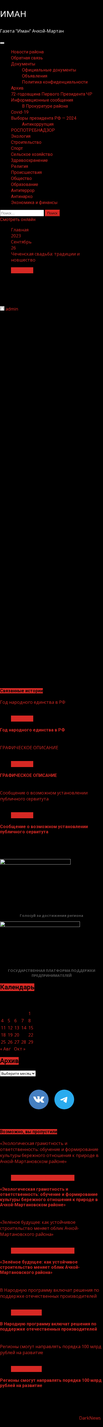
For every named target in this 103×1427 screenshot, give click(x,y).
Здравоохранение (29, 160)
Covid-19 (20, 112)
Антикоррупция (38, 124)
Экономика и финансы (34, 202)
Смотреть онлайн (17, 219)
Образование (24, 184)
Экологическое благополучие (42, 1178)
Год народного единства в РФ (32, 702)
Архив (17, 88)
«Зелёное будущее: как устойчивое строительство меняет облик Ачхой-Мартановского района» (39, 1228)
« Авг (5, 1049)
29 (30, 1042)
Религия (19, 166)
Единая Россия (26, 1313)
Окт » (20, 1049)
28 (23, 1042)
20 (16, 1035)
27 (16, 1042)
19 (10, 1035)
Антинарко (22, 196)
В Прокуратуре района (45, 106)
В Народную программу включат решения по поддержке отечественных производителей (49, 1293)
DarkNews (90, 1418)
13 (16, 1028)
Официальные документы (49, 70)
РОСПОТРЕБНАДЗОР (33, 130)
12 (10, 1028)
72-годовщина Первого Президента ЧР (51, 94)
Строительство (26, 142)
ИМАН (13, 14)
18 (3, 1035)
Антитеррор (23, 190)
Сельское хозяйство (32, 154)
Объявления (34, 76)
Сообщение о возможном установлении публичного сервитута (44, 796)
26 (10, 1042)
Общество (21, 178)
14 (23, 1028)
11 (3, 1028)
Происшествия (26, 172)
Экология (20, 136)
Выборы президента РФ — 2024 (43, 118)
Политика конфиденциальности (55, 82)
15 (30, 1028)
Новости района (27, 51)
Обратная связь (27, 58)
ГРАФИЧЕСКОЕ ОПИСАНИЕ (29, 748)
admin (11, 309)
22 (30, 1035)
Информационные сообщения (42, 100)
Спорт (17, 148)
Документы (23, 64)
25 (3, 1042)
